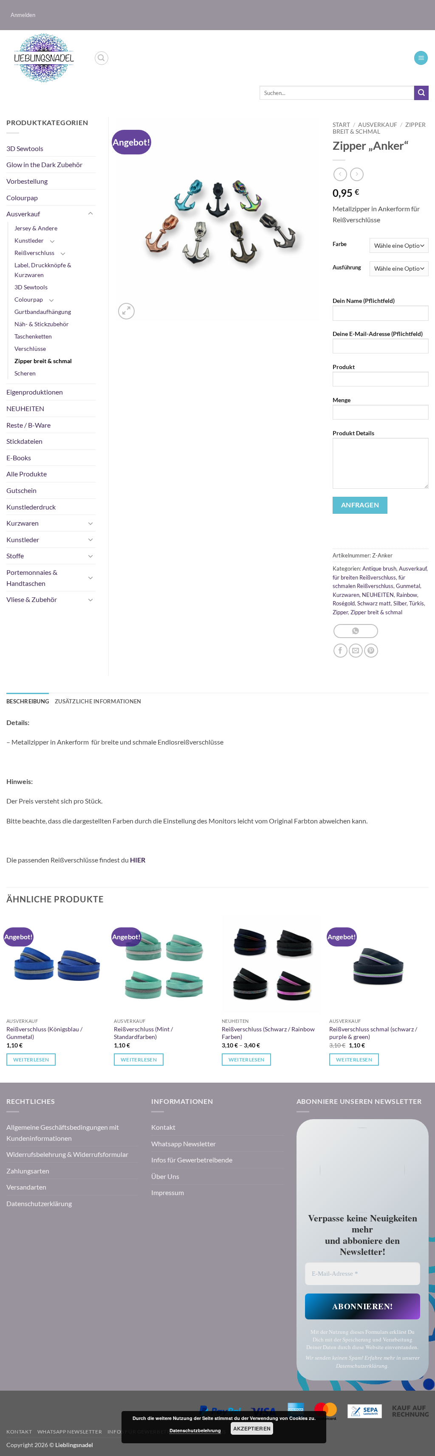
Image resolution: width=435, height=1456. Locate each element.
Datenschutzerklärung (39, 1203)
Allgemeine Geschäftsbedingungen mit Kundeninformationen (62, 1132)
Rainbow (406, 594)
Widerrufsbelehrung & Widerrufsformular (67, 1154)
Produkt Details (353, 433)
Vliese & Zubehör (31, 599)
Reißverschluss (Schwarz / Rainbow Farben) (268, 1033)
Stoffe (15, 556)
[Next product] (340, 174)
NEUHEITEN (378, 594)
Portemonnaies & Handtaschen (31, 577)
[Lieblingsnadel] (43, 58)
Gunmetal (408, 585)
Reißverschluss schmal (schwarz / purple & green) (373, 1033)
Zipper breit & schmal (379, 128)
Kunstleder (29, 240)
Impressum (167, 1192)
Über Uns (165, 1176)
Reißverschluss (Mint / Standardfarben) (143, 1033)
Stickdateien (24, 441)
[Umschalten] (90, 214)
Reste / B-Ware (28, 425)
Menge (341, 399)
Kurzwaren (346, 594)
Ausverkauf (377, 124)
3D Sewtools (24, 148)
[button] (22, 15)
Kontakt (163, 1127)
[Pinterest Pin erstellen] (371, 651)
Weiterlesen (31, 1059)
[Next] (428, 998)
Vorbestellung (27, 181)
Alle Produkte (26, 474)
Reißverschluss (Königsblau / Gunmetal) (44, 1033)
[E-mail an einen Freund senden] (356, 651)
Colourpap (22, 197)
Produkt (344, 366)
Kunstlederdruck (31, 507)
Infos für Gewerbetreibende (191, 1160)
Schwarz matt (374, 603)
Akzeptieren (252, 1428)
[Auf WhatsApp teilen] (355, 631)
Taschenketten (33, 336)
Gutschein (21, 490)
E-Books (18, 458)
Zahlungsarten (27, 1171)
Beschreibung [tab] (27, 701)
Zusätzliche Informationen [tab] (98, 701)
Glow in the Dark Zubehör (44, 164)
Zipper (340, 612)
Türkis (416, 603)
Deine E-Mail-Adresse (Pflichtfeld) (378, 333)
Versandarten (26, 1187)
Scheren (25, 373)
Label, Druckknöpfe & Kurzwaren (42, 269)
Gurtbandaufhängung (42, 311)
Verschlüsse (30, 348)
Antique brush (379, 568)
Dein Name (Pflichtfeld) (364, 300)
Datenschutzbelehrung (195, 1430)
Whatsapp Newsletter (183, 1144)
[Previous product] (356, 174)
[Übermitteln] (421, 93)
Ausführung (347, 268)
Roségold (344, 603)
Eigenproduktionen (34, 392)
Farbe (340, 244)
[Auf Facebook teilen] (340, 651)
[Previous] (6, 998)
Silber (400, 603)
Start (341, 124)
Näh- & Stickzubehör (41, 324)
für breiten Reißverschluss (364, 577)
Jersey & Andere (35, 228)
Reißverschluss (34, 252)
